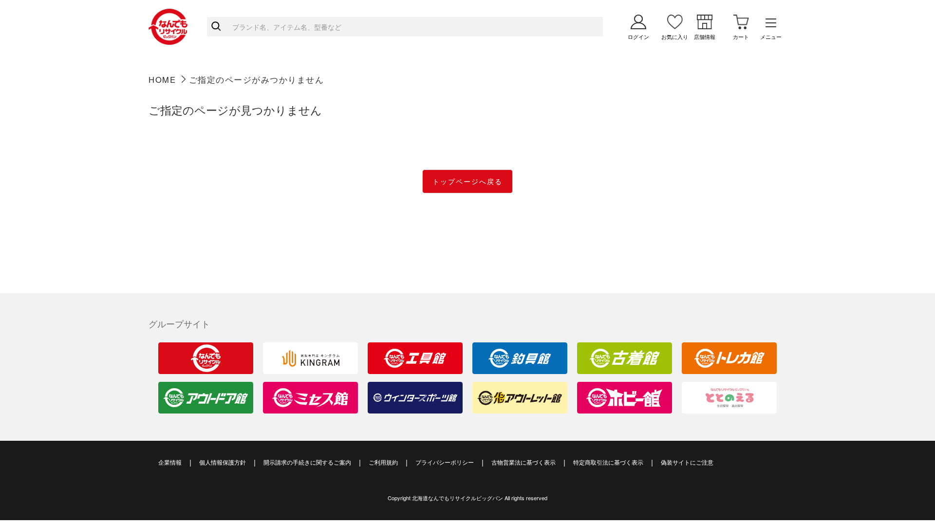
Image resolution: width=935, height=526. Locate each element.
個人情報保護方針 (222, 462)
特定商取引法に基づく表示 (608, 462)
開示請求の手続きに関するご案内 (307, 462)
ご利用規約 (383, 462)
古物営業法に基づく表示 (523, 462)
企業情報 (170, 462)
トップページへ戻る (467, 181)
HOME (162, 79)
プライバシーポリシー (444, 462)
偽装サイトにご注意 (687, 462)
